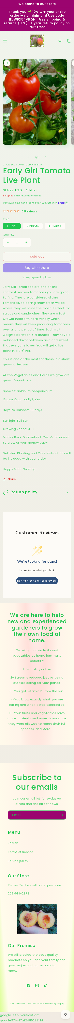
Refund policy (18, 861)
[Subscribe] (61, 815)
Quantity (8, 235)
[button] (5, 40)
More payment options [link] (37, 277)
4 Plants (55, 226)
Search (13, 843)
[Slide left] (28, 157)
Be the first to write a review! (37, 581)
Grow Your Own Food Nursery (30, 1003)
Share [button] (11, 479)
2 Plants (33, 226)
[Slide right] (45, 157)
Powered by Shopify (54, 1003)
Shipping (8, 195)
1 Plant (12, 226)
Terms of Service (20, 852)
